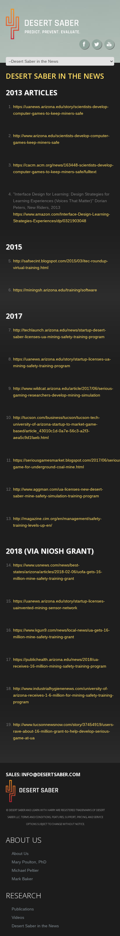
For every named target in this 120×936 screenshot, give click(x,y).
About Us (20, 853)
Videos (18, 917)
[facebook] (84, 44)
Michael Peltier (25, 870)
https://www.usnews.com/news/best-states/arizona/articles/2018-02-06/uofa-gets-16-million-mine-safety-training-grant (57, 572)
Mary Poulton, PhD (29, 862)
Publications (23, 909)
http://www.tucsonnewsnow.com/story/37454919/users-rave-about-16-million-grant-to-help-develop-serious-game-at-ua (63, 731)
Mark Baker (22, 878)
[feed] (109, 44)
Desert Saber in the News (35, 926)
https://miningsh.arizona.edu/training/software (55, 290)
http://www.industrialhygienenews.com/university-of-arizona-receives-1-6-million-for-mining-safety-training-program (63, 695)
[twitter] (97, 44)
